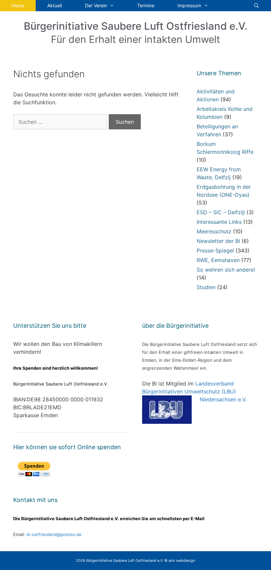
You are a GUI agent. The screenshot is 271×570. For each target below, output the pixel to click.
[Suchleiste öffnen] (256, 5)
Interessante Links (219, 221)
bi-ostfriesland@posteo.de (54, 534)
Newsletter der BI (218, 241)
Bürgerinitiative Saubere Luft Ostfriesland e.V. (136, 26)
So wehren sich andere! (226, 269)
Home (18, 5)
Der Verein (96, 5)
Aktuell (54, 5)
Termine (145, 5)
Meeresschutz (214, 231)
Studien (206, 287)
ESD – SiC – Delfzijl (221, 212)
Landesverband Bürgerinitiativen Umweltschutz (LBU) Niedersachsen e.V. (194, 391)
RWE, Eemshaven (218, 260)
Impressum (189, 5)
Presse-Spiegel (215, 250)
